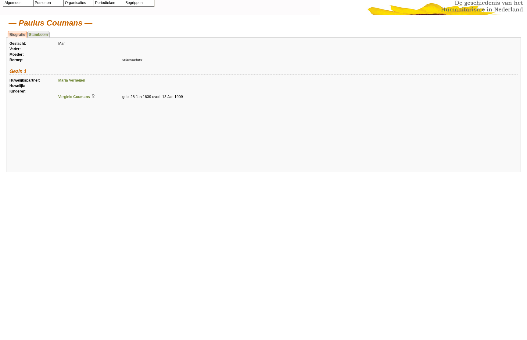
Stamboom (38, 35)
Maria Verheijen (71, 80)
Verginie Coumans (74, 97)
